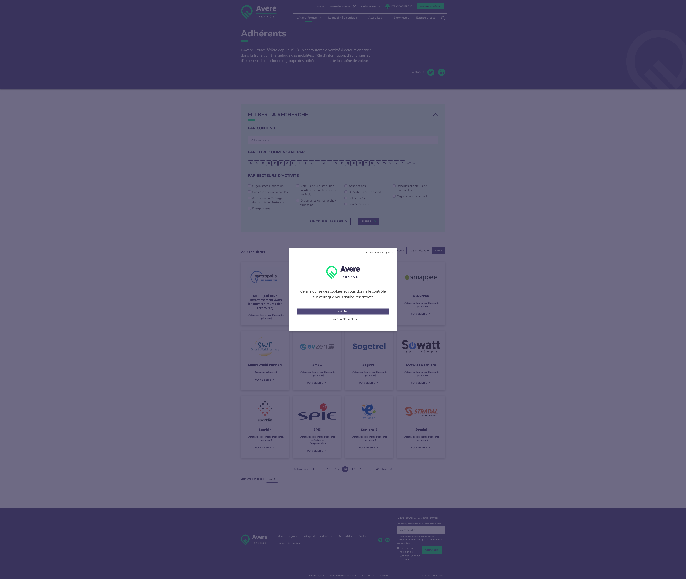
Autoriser (343, 311)
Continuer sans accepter (378, 252)
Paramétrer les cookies (343, 319)
